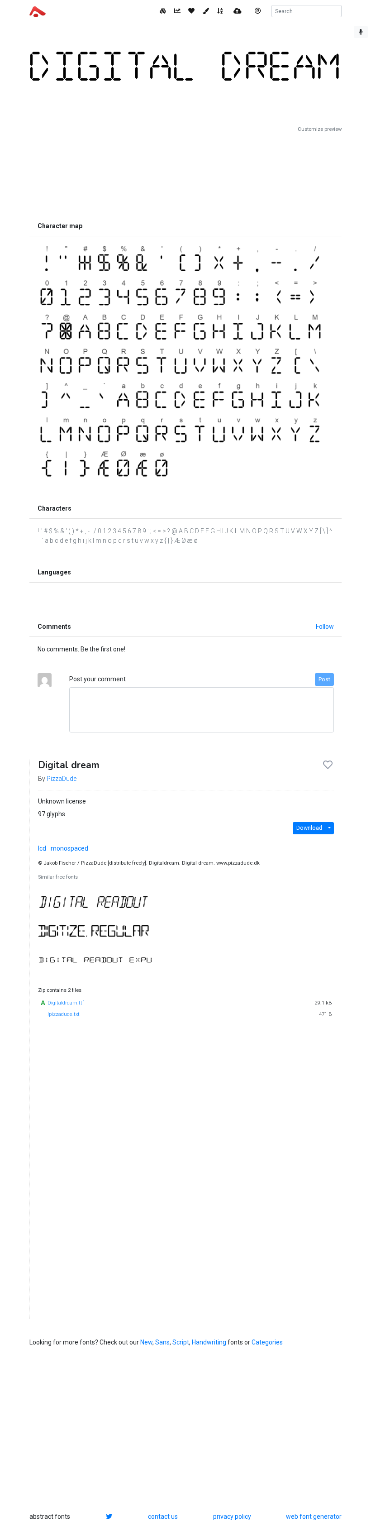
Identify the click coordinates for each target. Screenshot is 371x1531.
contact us (163, 1516)
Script (180, 1342)
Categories (267, 1342)
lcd (42, 848)
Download (309, 828)
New (146, 1342)
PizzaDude (61, 778)
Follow (325, 626)
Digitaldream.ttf (66, 1003)
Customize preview (320, 129)
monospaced (69, 848)
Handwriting (209, 1342)
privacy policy (232, 1516)
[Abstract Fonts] (37, 11)
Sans (162, 1342)
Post (324, 679)
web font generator (314, 1516)
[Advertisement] (185, 175)
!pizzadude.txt (64, 1014)
